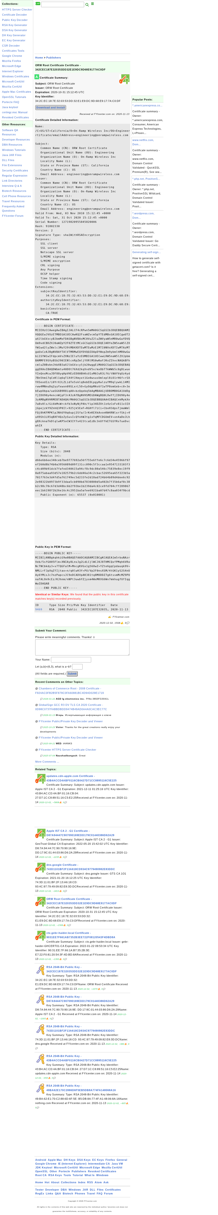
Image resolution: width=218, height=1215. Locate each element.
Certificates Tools (13, 50)
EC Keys (98, 1160)
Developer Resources (16, 139)
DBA (64, 1189)
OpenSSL (41, 1171)
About (55, 1182)
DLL (92, 1189)
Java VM (117, 1163)
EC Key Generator (13, 40)
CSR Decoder (11, 45)
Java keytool (10, 107)
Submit (72, 673)
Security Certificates (15, 170)
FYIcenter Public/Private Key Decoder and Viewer (71, 721)
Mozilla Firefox (11, 61)
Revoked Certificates (15, 117)
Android (40, 1160)
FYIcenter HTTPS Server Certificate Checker (67, 749)
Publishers (53, 57)
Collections (68, 1182)
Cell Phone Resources (16, 196)
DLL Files (8, 160)
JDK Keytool (43, 1167)
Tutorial (78, 1175)
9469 (41, 609)
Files (100, 1189)
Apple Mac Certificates (16, 91)
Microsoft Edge (11, 66)
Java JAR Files (12, 155)
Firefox (110, 1160)
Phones (80, 1193)
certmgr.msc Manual (15, 112)
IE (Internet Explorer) (72, 1163)
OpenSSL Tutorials (14, 97)
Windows (102, 1175)
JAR (85, 1189)
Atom (98, 1182)
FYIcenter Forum (12, 215)
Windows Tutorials (14, 150)
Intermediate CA (99, 1163)
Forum (108, 1193)
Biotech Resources (14, 191)
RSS (90, 1182)
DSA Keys (84, 1160)
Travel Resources (13, 201)
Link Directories (12, 180)
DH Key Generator (14, 35)
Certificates (113, 1189)
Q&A (58, 1193)
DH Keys (69, 1160)
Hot (47, 1182)
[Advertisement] (17, 267)
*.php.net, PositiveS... (146, 178)
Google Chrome (12, 56)
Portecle (64, 1171)
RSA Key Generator (14, 25)
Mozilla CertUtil (12, 86)
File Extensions (12, 165)
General (122, 1160)
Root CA (41, 1175)
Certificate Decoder (14, 14)
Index (82, 1182)
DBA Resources (12, 144)
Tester (39, 1189)
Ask (106, 1182)
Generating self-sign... (146, 252)
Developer (52, 1189)
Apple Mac (55, 1160)
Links (49, 1193)
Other (53, 1171)
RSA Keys (55, 1175)
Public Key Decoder (15, 20)
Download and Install (50, 107)
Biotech (68, 1193)
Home (39, 57)
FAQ (99, 1193)
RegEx (39, 1193)
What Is (90, 1175)
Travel (91, 1193)
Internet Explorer (12, 71)
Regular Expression (14, 175)
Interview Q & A (12, 186)
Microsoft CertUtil (13, 81)
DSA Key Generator (14, 30)
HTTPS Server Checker (17, 9)
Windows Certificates (15, 76)
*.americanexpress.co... (147, 105)
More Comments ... (47, 761)
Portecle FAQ (10, 102)
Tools (67, 1175)
